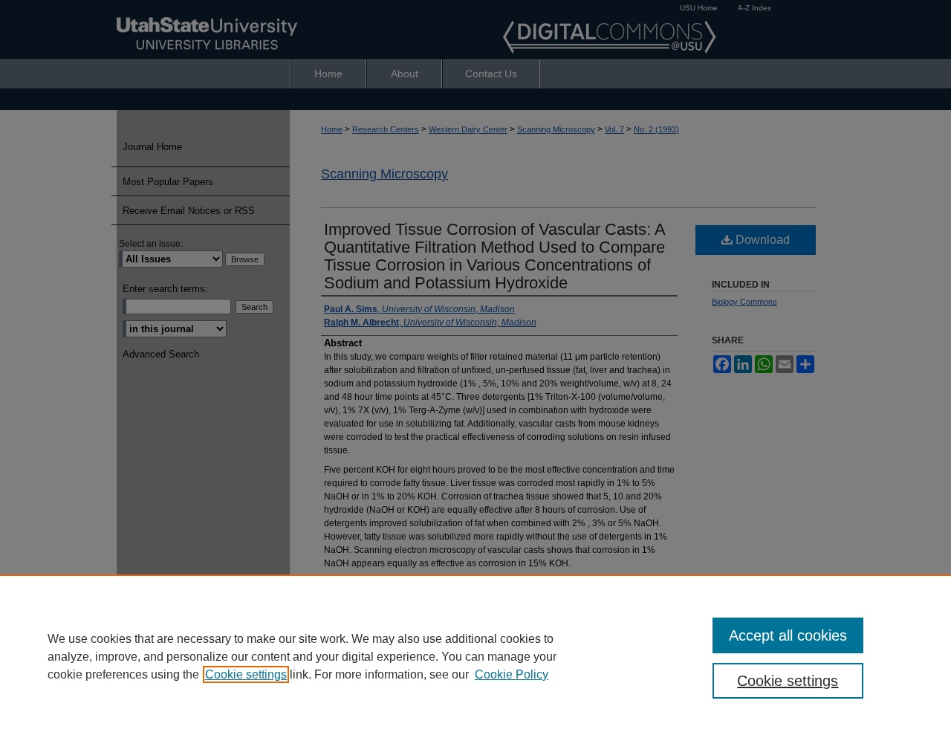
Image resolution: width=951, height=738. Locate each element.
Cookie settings (246, 674)
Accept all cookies (788, 635)
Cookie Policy (511, 674)
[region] (475, 656)
